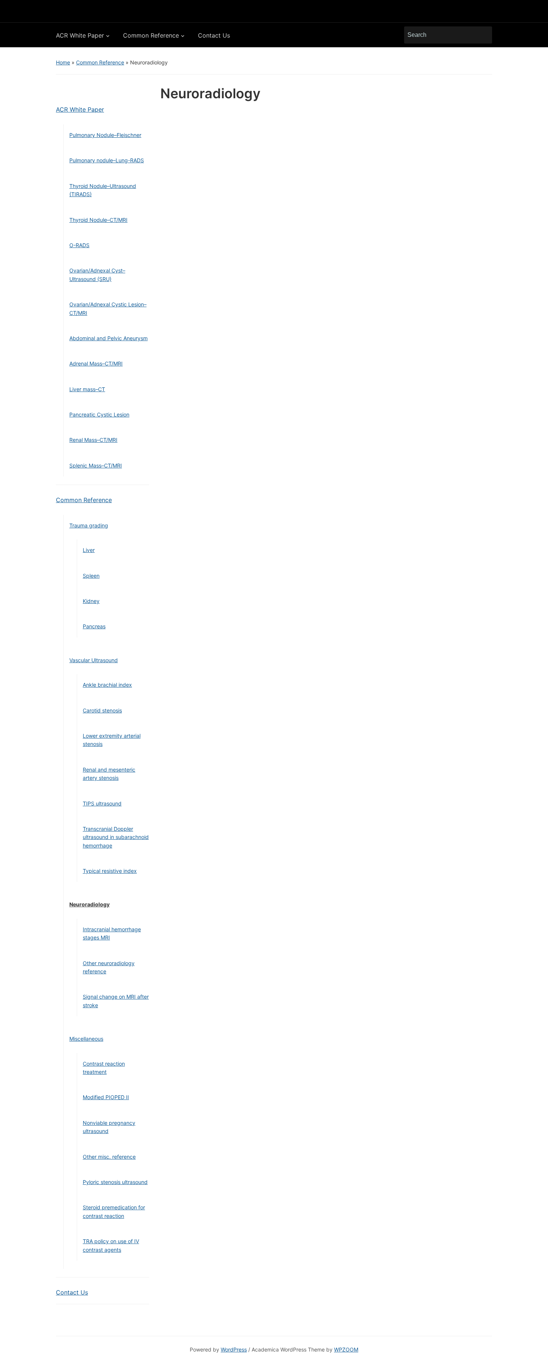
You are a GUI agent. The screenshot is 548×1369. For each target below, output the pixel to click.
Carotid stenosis (102, 710)
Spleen (91, 575)
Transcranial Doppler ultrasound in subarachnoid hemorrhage (116, 837)
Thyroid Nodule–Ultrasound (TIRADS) (102, 190)
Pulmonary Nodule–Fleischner (105, 135)
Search (482, 35)
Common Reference (151, 35)
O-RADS (79, 245)
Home (63, 62)
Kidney (91, 601)
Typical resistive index (110, 871)
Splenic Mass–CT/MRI (95, 465)
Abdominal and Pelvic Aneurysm (108, 338)
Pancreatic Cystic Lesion (99, 414)
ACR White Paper (80, 35)
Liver (89, 550)
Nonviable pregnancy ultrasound (109, 1127)
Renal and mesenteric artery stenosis (109, 773)
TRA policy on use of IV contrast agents (111, 1245)
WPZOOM (346, 1349)
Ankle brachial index (107, 685)
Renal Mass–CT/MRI (93, 440)
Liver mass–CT (87, 389)
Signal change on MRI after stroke (116, 1000)
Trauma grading (88, 525)
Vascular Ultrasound (93, 660)
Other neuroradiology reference (109, 967)
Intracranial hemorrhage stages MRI (112, 933)
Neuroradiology (89, 904)
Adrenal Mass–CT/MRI (96, 363)
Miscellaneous (86, 1038)
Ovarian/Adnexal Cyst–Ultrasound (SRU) (97, 274)
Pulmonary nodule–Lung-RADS (106, 160)
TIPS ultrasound (102, 803)
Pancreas (94, 626)
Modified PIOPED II (106, 1097)
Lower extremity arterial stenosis (112, 740)
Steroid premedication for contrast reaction (114, 1211)
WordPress (234, 1349)
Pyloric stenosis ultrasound (115, 1182)
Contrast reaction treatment (104, 1067)
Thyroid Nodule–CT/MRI (98, 220)
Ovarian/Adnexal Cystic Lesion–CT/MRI (108, 308)
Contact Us (214, 35)
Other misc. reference (109, 1156)
